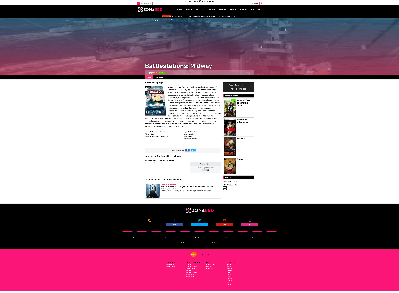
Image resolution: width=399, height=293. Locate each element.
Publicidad (184, 243)
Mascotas (230, 278)
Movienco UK (190, 274)
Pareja (229, 272)
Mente (229, 284)
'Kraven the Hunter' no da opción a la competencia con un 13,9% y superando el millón (199, 16)
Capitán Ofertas (170, 266)
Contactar (215, 243)
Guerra (190, 136)
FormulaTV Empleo (191, 266)
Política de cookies (230, 238)
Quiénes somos (138, 238)
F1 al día (209, 266)
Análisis (211, 10)
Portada (147, 20)
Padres (229, 270)
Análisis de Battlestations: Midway (163, 156)
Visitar (194, 139)
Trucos (243, 10)
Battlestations (193, 132)
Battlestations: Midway (168, 20)
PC (203, 170)
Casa (228, 282)
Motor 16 (209, 268)
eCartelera (189, 270)
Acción (192, 134)
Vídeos (233, 10)
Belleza (229, 268)
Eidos (152, 134)
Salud (229, 274)
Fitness (229, 280)
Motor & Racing (211, 264)
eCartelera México (191, 272)
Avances (222, 10)
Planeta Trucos (169, 264)
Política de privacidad (199, 238)
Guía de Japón (190, 276)
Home (179, 10)
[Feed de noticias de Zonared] (149, 222)
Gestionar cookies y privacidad (261, 238)
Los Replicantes (190, 268)
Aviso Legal (168, 238)
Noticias (200, 10)
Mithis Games (160, 132)
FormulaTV (189, 264)
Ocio (252, 10)
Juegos (189, 10)
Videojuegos (156, 20)
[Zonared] (150, 9)
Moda (229, 266)
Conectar (255, 3)
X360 (207, 170)
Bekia (229, 264)
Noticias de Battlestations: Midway (163, 179)
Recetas (229, 276)
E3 (259, 10)
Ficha (149, 77)
